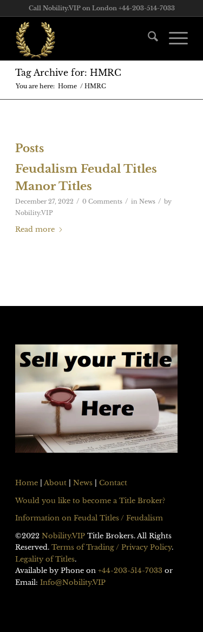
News (147, 201)
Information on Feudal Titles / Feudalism (89, 518)
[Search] (147, 38)
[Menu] (173, 38)
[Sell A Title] (96, 400)
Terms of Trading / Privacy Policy (111, 547)
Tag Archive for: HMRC (68, 72)
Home (26, 482)
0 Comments (102, 201)
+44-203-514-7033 (130, 570)
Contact (113, 482)
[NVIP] (84, 38)
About (55, 482)
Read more (35, 229)
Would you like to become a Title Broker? (90, 500)
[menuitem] (147, 38)
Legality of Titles (45, 559)
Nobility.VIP (34, 213)
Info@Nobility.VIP (73, 582)
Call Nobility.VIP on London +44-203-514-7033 (102, 8)
